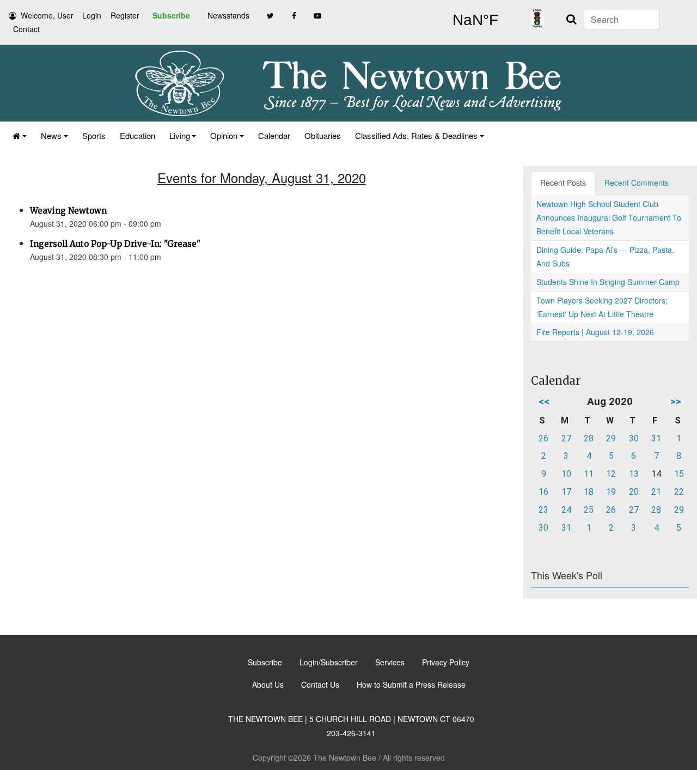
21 (656, 492)
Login (91, 15)
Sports (94, 135)
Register (125, 15)
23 (543, 510)
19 (611, 492)
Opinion (223, 135)
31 (656, 438)
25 (589, 510)
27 (566, 438)
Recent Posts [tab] (563, 182)
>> (675, 401)
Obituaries (322, 135)
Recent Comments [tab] (636, 182)
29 (611, 438)
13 (634, 474)
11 (589, 474)
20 (634, 492)
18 (589, 492)
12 (611, 474)
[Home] (19, 135)
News (51, 135)
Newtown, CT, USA (475, 20)
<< (544, 401)
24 (566, 510)
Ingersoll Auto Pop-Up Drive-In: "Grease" (115, 244)
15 (679, 474)
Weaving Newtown (68, 210)
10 (566, 474)
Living (179, 135)
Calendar (274, 135)
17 (566, 492)
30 (634, 438)
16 (543, 492)
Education (137, 135)
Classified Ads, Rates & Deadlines (416, 135)
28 (589, 438)
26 (543, 438)
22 (679, 492)
